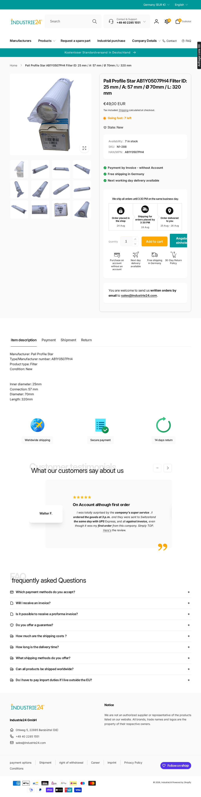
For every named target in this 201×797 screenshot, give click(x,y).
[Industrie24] (27, 709)
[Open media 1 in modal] (50, 114)
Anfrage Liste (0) (199, 55)
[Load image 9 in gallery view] (19, 209)
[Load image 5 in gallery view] (19, 189)
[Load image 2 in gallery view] (40, 169)
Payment (49, 340)
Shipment (68, 340)
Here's (107, 530)
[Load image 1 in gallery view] (19, 169)
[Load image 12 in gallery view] (82, 209)
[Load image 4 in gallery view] (82, 169)
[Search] (95, 21)
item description (24, 340)
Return (86, 340)
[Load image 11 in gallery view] (61, 209)
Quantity (113, 241)
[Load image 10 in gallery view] (40, 209)
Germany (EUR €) (154, 4)
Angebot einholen (182, 240)
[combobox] (73, 21)
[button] (183, 21)
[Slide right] (168, 468)
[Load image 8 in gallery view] (82, 189)
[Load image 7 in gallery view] (61, 189)
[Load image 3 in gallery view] (61, 169)
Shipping (123, 110)
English (179, 4)
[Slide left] (157, 468)
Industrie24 (166, 782)
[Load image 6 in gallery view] (40, 189)
